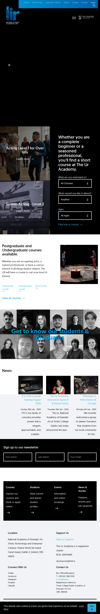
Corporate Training (53, 2)
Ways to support (64, 539)
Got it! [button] (91, 607)
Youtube (11, 582)
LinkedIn (11, 585)
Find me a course (68, 224)
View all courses (11, 298)
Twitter (11, 573)
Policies (85, 2)
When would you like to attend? (74, 193)
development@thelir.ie (65, 561)
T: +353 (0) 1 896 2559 (65, 576)
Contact (75, 2)
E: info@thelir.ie (62, 579)
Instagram (12, 579)
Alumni (26, 2)
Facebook (12, 576)
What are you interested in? (72, 177)
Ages (61, 209)
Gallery (66, 2)
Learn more (23, 158)
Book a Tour (37, 2)
